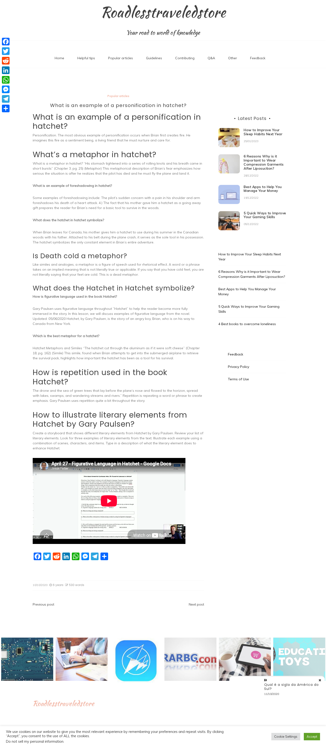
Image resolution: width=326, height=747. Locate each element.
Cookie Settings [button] (285, 736)
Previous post (43, 604)
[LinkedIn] (6, 70)
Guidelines (154, 58)
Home (59, 58)
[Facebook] (6, 41)
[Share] (6, 108)
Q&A (211, 58)
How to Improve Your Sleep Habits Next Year (263, 132)
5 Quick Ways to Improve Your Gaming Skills (265, 215)
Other (232, 58)
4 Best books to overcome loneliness (247, 324)
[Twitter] (6, 51)
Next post (196, 604)
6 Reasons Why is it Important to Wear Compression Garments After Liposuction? (264, 162)
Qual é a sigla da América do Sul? (291, 686)
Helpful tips (86, 58)
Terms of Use (238, 379)
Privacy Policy (238, 367)
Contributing (185, 58)
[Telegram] (6, 99)
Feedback (257, 58)
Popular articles (120, 58)
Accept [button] (312, 736)
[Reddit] (6, 60)
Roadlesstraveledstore (163, 12)
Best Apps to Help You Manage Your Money (263, 189)
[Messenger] (6, 89)
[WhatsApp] (6, 80)
